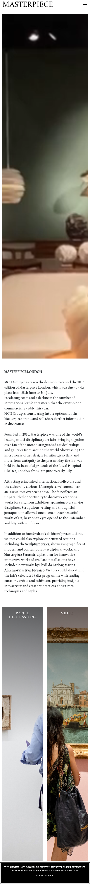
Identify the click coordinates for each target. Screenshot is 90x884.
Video (67, 613)
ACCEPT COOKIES (45, 875)
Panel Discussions (23, 615)
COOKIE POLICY (41, 870)
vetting (45, 508)
